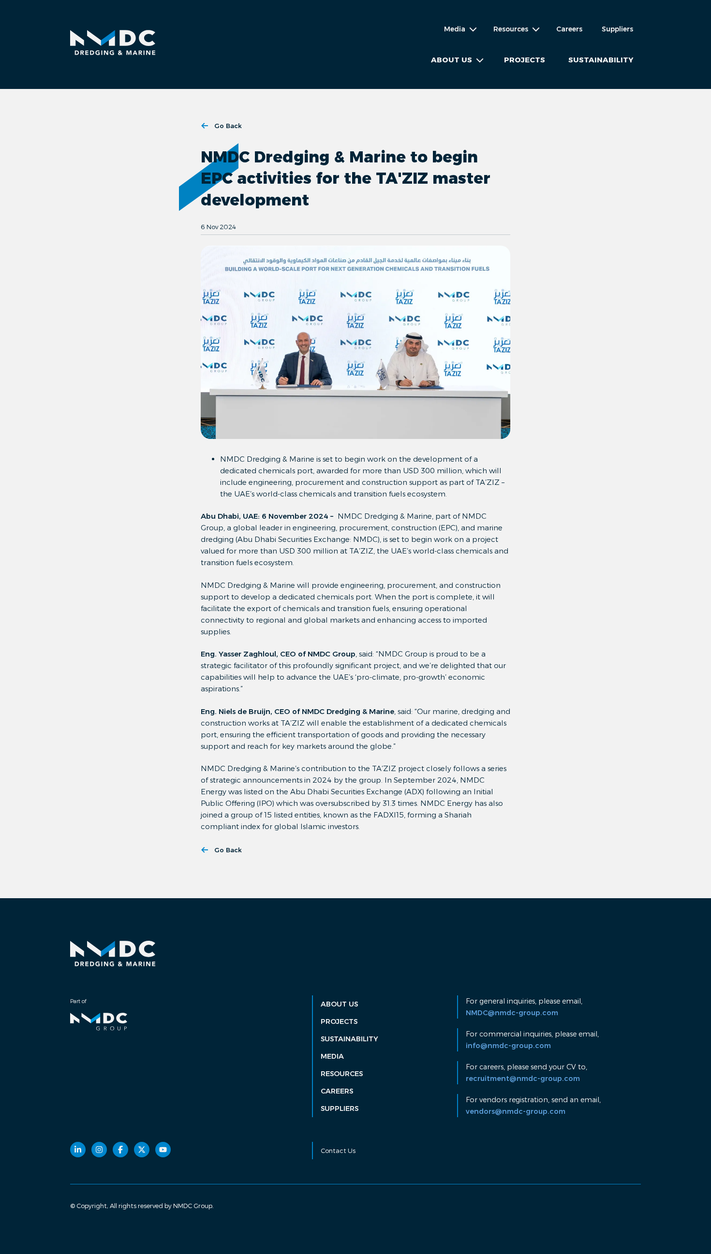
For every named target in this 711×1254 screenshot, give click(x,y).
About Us (339, 1004)
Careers (569, 29)
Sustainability (600, 59)
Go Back (228, 126)
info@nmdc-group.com (508, 1045)
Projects (524, 59)
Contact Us (338, 1150)
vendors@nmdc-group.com (515, 1111)
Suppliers (617, 29)
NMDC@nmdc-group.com (512, 1012)
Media (332, 1056)
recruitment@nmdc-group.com (523, 1078)
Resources (342, 1073)
